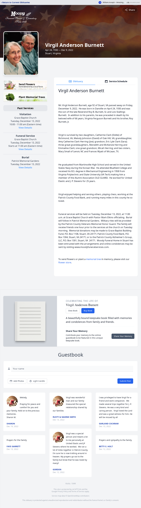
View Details (25, 127)
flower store (64, 262)
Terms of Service (78, 491)
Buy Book (88, 310)
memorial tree (93, 259)
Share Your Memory (123, 336)
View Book (72, 310)
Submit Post (125, 381)
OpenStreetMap (73, 496)
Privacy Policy (63, 491)
